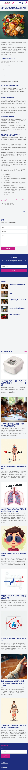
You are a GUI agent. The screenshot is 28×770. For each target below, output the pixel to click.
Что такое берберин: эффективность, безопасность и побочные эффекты (18, 307)
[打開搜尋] (20, 3)
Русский (3, 762)
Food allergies (15, 199)
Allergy (5, 199)
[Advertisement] (14, 336)
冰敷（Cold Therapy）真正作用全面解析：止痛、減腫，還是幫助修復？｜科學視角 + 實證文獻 (13, 683)
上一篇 (4, 211)
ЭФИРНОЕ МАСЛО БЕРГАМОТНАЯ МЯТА (17, 292)
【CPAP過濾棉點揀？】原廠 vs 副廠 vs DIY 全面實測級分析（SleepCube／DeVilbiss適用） (13, 383)
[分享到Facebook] (5, 204)
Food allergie (9, 199)
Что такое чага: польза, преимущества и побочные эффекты (18, 300)
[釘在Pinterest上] (8, 204)
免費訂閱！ (14, 270)
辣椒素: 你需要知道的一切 (15, 314)
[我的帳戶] (22, 3)
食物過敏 (4, 200)
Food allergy (20, 199)
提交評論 (8, 248)
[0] (25, 3)
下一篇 (24, 211)
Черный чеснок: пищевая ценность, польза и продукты (17, 285)
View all (25, 351)
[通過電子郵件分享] (13, 204)
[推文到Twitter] (11, 204)
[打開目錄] (2, 2)
